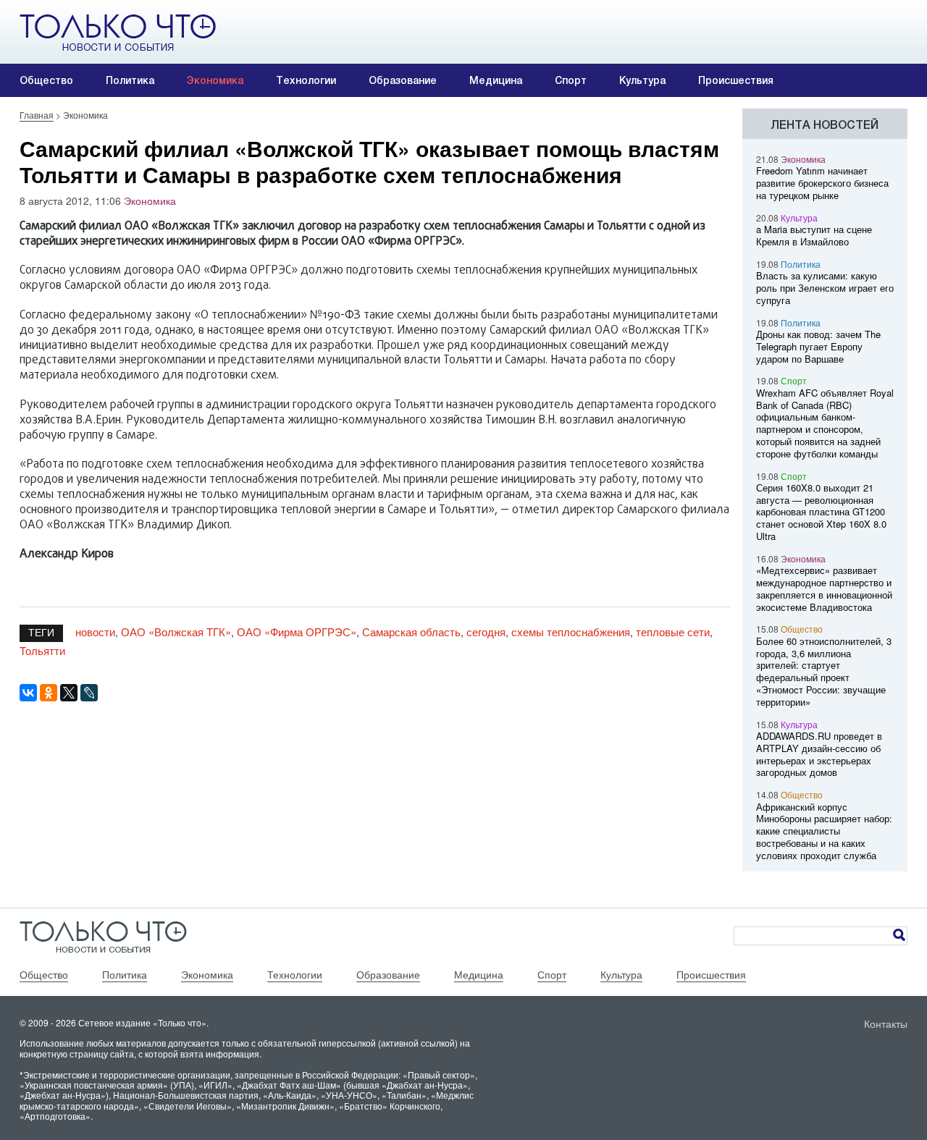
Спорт (571, 80)
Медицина (495, 80)
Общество (46, 80)
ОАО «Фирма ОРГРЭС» (296, 631)
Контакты (885, 1023)
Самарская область (411, 631)
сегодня (486, 631)
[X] (68, 692)
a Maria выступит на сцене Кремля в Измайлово (814, 235)
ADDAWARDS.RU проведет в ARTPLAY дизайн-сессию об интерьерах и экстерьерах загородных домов (819, 754)
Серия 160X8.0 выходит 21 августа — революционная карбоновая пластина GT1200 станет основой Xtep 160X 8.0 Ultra (821, 512)
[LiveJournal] (89, 692)
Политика (130, 80)
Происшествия (735, 80)
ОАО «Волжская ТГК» (176, 631)
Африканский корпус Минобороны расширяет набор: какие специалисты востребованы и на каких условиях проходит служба (824, 831)
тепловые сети (673, 631)
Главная (37, 115)
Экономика (215, 80)
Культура (642, 80)
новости (95, 631)
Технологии (306, 80)
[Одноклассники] (48, 692)
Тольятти (42, 650)
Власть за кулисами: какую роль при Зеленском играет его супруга (825, 288)
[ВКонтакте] (28, 692)
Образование (403, 80)
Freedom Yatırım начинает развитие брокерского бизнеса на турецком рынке (822, 183)
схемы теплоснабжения (570, 631)
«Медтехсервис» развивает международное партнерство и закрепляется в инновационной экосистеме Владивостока (824, 588)
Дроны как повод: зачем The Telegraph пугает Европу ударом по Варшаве (818, 346)
